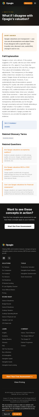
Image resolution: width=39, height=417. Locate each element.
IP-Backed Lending (8, 283)
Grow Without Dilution (8, 289)
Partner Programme (27, 342)
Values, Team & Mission (28, 332)
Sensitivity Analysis (8, 138)
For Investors (6, 273)
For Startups (5, 267)
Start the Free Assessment (19, 226)
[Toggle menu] (35, 3)
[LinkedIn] (3, 258)
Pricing (4, 293)
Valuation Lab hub (7, 320)
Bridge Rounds (6, 304)
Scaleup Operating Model (10, 313)
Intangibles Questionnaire (28, 273)
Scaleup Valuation (7, 310)
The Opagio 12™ (26, 339)
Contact (23, 345)
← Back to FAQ (8, 12)
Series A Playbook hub (9, 317)
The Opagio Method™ (27, 336)
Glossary (4, 342)
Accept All (17, 414)
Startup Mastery (7, 339)
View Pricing (19, 382)
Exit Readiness (6, 280)
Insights (4, 332)
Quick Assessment (26, 277)
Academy (5, 336)
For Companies (6, 270)
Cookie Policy (9, 410)
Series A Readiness (8, 300)
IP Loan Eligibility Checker (10, 286)
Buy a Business (6, 352)
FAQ (3, 345)
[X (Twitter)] (9, 258)
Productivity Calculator (27, 267)
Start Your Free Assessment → (20, 377)
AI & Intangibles (6, 355)
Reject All (7, 414)
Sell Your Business (7, 349)
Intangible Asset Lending (9, 365)
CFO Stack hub (6, 323)
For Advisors (6, 277)
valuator (7, 126)
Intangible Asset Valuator (28, 270)
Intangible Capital (7, 358)
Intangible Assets (7, 362)
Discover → (28, 3)
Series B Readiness (8, 307)
